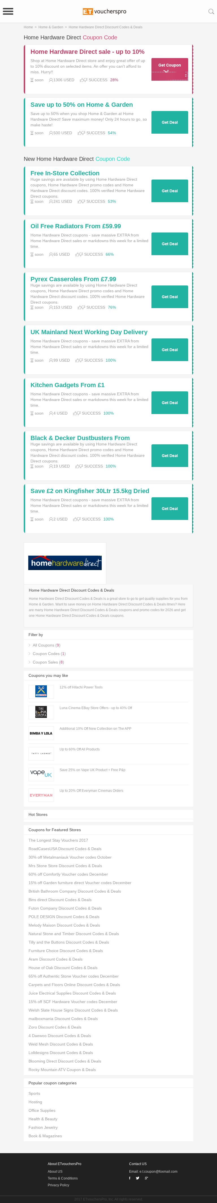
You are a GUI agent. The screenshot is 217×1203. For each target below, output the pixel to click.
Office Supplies (42, 1110)
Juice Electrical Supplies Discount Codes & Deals (72, 993)
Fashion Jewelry (43, 1127)
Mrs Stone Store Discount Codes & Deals (65, 865)
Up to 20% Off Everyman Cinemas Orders (91, 791)
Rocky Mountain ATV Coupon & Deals (62, 1069)
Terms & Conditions (63, 1178)
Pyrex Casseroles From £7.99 (73, 279)
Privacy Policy (58, 1185)
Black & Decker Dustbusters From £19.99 (80, 438)
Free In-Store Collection (65, 173)
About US (55, 1172)
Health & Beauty (43, 1119)
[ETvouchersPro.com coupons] (108, 11)
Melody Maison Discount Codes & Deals (64, 925)
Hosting (35, 1102)
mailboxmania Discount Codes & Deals (63, 1018)
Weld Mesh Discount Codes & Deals (61, 1044)
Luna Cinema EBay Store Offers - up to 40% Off (96, 708)
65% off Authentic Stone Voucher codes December (74, 976)
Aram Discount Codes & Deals (56, 959)
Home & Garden (50, 27)
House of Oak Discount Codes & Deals (63, 967)
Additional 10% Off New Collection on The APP (95, 729)
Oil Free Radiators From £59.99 (76, 226)
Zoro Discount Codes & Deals (55, 1027)
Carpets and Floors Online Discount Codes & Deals (74, 984)
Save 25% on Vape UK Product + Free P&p (92, 770)
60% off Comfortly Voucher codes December (68, 874)
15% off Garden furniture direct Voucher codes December (80, 882)
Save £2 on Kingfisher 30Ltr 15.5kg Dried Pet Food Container (90, 491)
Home (28, 27)
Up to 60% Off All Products (80, 749)
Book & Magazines (45, 1136)
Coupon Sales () (48, 662)
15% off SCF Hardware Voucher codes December (73, 1001)
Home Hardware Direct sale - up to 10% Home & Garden (88, 52)
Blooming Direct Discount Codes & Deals (65, 1061)
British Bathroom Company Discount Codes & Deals (75, 891)
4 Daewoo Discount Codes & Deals (60, 1035)
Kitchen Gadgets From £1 (68, 385)
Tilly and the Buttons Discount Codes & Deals (69, 942)
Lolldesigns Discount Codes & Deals (61, 1052)
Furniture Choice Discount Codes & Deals (66, 950)
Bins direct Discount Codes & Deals (60, 899)
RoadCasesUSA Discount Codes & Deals (65, 848)
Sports (34, 1093)
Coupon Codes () (49, 653)
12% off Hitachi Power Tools (81, 687)
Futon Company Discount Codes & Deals (65, 908)
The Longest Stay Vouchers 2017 (58, 840)
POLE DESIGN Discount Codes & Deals (64, 916)
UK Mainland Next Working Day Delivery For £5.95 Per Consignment (89, 332)
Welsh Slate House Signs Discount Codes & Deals (73, 1010)
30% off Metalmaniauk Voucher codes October (70, 857)
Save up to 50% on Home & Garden (82, 105)
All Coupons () (46, 645)
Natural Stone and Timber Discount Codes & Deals (74, 933)
